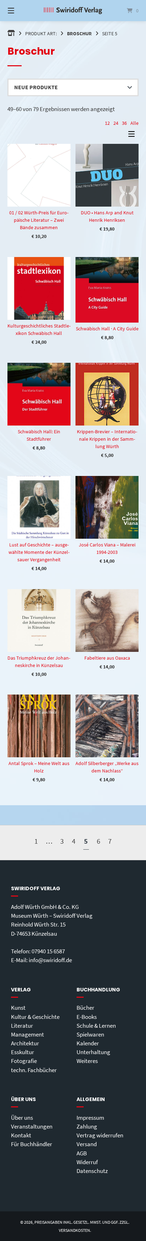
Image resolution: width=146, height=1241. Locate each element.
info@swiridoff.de (50, 960)
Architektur (25, 1043)
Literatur (22, 1025)
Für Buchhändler (31, 1144)
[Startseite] (73, 10)
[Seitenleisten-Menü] (133, 135)
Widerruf (87, 1162)
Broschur (79, 33)
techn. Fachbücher (34, 1070)
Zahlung (87, 1126)
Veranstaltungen (31, 1126)
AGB (82, 1153)
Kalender (88, 1043)
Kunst (18, 1007)
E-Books (87, 1017)
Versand (87, 1144)
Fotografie (24, 1061)
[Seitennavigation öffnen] (20, 10)
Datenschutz (92, 1171)
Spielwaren (90, 1034)
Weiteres (87, 1061)
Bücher (85, 1007)
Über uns (22, 1117)
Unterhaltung (93, 1052)
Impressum (90, 1117)
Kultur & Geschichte (35, 1017)
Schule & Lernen (96, 1025)
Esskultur (22, 1052)
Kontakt (21, 1135)
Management (27, 1034)
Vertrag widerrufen (100, 1135)
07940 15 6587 (48, 951)
